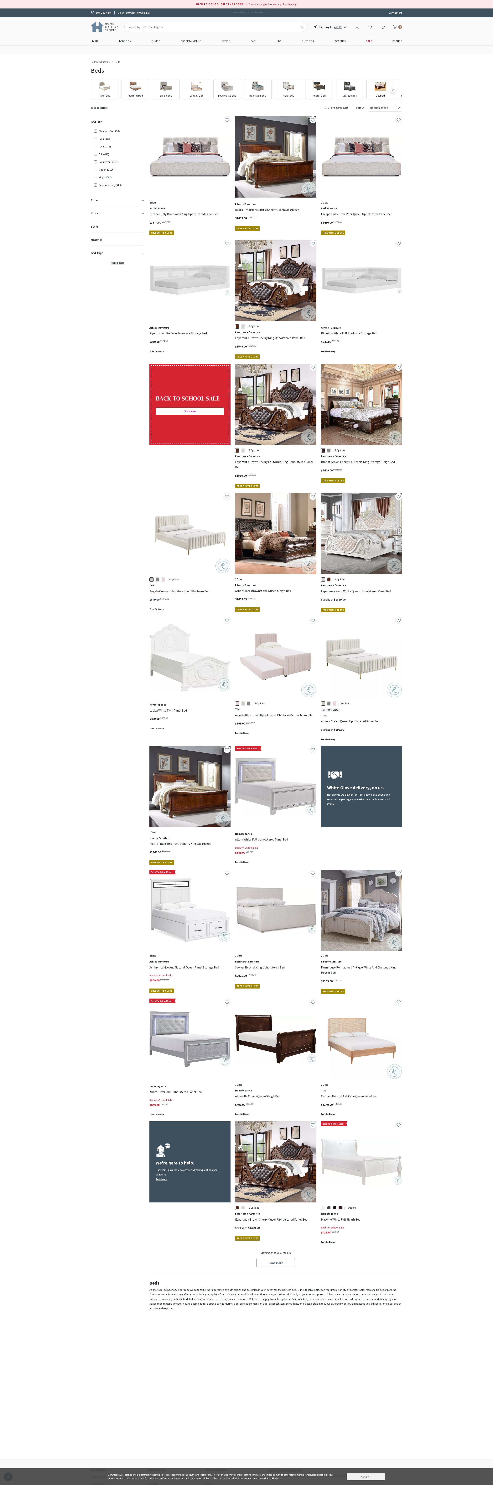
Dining (156, 41)
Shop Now (190, 411)
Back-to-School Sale (246, 847)
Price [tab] (94, 200)
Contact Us (395, 12)
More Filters (118, 262)
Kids (278, 41)
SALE (369, 41)
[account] (357, 27)
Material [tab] (96, 239)
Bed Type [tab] (97, 253)
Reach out (161, 1179)
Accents (340, 41)
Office (225, 41)
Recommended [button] (379, 107)
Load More (276, 1263)
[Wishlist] (370, 27)
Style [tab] (94, 226)
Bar (253, 41)
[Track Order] (383, 27)
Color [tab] (94, 213)
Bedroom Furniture (101, 62)
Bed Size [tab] (96, 122)
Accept (366, 1476)
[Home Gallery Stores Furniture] (104, 26)
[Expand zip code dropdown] (344, 26)
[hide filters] (100, 108)
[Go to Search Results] (302, 27)
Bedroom (125, 41)
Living (95, 41)
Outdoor (308, 41)
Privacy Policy (232, 1478)
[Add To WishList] (227, 119)
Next (393, 89)
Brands (397, 41)
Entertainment (191, 41)
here (278, 1478)
